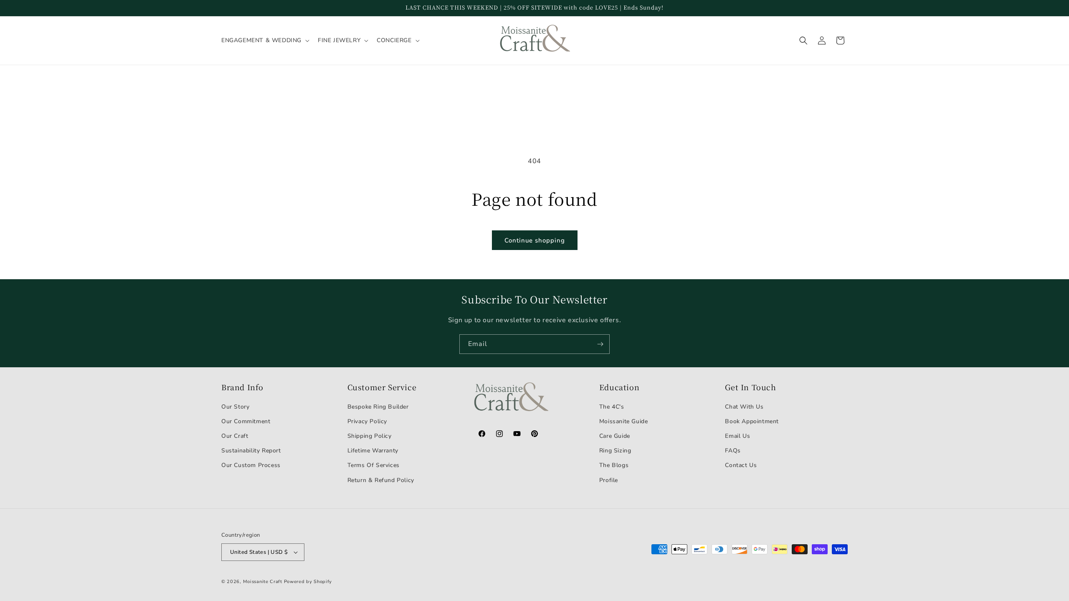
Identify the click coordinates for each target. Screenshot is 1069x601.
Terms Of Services (373, 465)
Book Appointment (752, 421)
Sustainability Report (251, 451)
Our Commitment (245, 421)
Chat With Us (744, 407)
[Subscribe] (600, 344)
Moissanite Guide (623, 421)
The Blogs (613, 465)
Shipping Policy (369, 436)
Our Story (235, 407)
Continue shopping (534, 240)
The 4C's (611, 407)
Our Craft (234, 436)
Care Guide (614, 436)
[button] (264, 40)
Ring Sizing (615, 451)
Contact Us (741, 465)
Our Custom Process (251, 465)
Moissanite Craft (262, 581)
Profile (608, 480)
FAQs (732, 451)
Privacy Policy (367, 421)
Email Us (737, 436)
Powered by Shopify (308, 581)
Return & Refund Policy (380, 480)
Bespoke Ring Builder (378, 407)
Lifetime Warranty (372, 451)
